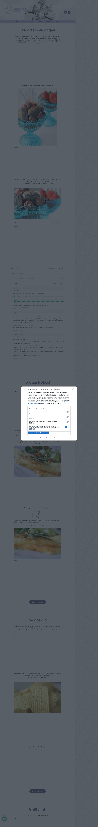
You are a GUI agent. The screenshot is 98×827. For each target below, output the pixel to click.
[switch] (67, 412)
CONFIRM (38, 432)
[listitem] (49, 409)
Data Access (49, 437)
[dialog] (49, 413)
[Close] (73, 389)
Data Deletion (41, 437)
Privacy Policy (57, 437)
